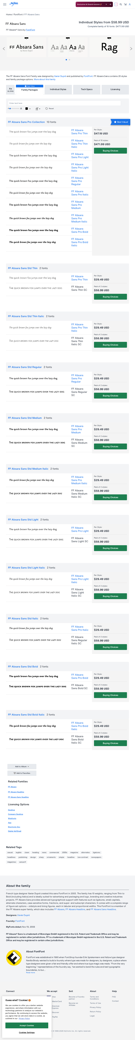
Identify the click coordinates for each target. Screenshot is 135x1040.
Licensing (115, 89)
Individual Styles (58, 89)
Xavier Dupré (60, 76)
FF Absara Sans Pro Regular (77, 181)
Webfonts (12, 818)
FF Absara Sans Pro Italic (79, 192)
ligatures (96, 852)
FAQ (114, 997)
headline (70, 857)
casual (10, 852)
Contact (115, 1001)
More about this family (45, 79)
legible (18, 852)
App (9, 822)
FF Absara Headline (16, 792)
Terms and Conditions (94, 998)
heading (35, 852)
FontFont (18, 14)
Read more (30, 973)
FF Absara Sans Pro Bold (79, 230)
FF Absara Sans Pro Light (80, 155)
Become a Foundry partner (76, 998)
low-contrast (83, 857)
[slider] (14, 108)
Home (9, 14)
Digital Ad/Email (14, 831)
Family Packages (29, 89)
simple (61, 857)
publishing (23, 857)
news (44, 852)
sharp (41, 857)
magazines (11, 862)
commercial (54, 852)
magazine (74, 852)
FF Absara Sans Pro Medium (77, 205)
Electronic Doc (14, 827)
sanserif (22, 862)
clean (27, 852)
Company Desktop (15, 814)
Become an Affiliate (73, 1004)
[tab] (66, 59)
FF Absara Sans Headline (18, 797)
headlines (11, 857)
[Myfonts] (13, 5)
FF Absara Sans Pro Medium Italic (79, 218)
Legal (92, 1016)
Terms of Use (95, 1003)
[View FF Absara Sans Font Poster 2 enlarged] (68, 47)
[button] (28, 109)
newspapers (96, 857)
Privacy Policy (95, 1007)
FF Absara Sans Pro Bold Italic (79, 242)
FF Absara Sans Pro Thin (79, 131)
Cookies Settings (27, 1032)
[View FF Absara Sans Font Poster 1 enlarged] (26, 47)
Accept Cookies (27, 1025)
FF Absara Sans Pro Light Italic (80, 167)
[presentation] (4, 48)
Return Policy (95, 1012)
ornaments (51, 857)
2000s (64, 852)
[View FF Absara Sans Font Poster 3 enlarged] (109, 47)
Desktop (11, 810)
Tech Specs (86, 89)
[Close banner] (106, 4)
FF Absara (12, 787)
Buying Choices (110, 150)
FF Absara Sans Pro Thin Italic (79, 144)
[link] (125, 4)
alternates (85, 852)
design (33, 857)
